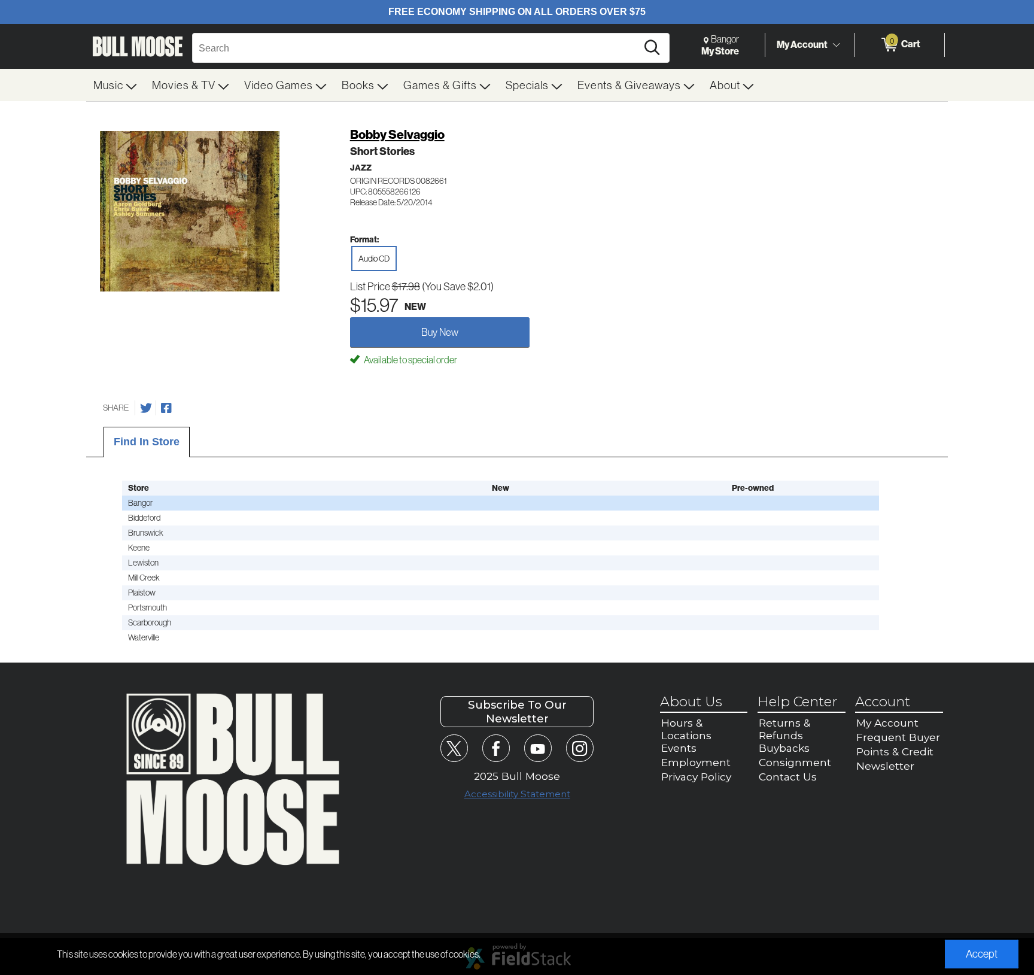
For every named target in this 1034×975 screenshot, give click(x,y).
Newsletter (885, 766)
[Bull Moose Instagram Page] (579, 747)
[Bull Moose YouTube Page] (537, 747)
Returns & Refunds (784, 729)
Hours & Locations (686, 729)
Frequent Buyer (898, 737)
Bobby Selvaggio (397, 134)
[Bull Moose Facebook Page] (495, 747)
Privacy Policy (696, 776)
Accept (981, 954)
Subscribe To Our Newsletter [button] (517, 711)
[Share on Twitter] (146, 408)
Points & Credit (894, 751)
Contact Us (788, 776)
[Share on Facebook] (166, 408)
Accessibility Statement (517, 794)
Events (679, 748)
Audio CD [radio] (374, 258)
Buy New (439, 332)
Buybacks (784, 748)
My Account (802, 44)
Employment (696, 762)
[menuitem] (115, 85)
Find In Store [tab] (147, 442)
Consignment (795, 762)
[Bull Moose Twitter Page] (454, 747)
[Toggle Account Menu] (836, 45)
